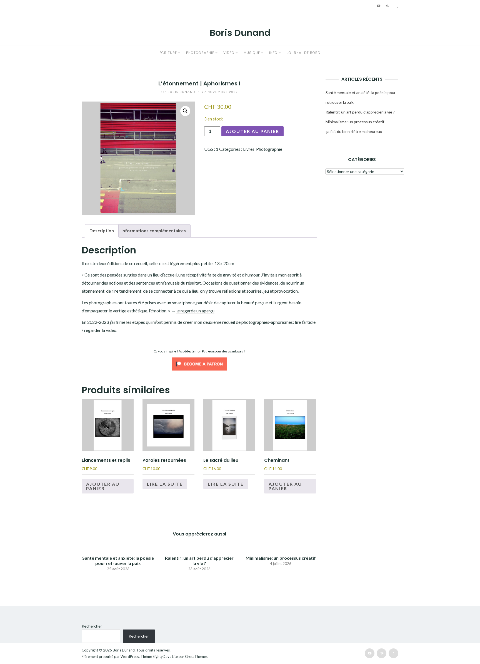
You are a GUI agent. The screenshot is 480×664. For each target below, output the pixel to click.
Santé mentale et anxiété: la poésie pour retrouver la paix (118, 560)
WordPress (130, 656)
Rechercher (92, 626)
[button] (185, 111)
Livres (248, 149)
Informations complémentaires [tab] (153, 230)
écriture (168, 52)
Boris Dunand (240, 32)
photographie (200, 52)
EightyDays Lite (165, 656)
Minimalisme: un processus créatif (281, 558)
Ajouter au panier (252, 131)
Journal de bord (304, 52)
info (273, 52)
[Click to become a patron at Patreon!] (199, 363)
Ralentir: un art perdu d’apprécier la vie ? (199, 560)
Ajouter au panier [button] (102, 486)
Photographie (269, 149)
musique (252, 52)
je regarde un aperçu (195, 310)
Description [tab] (101, 230)
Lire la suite (165, 484)
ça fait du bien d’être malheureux (354, 131)
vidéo (228, 52)
